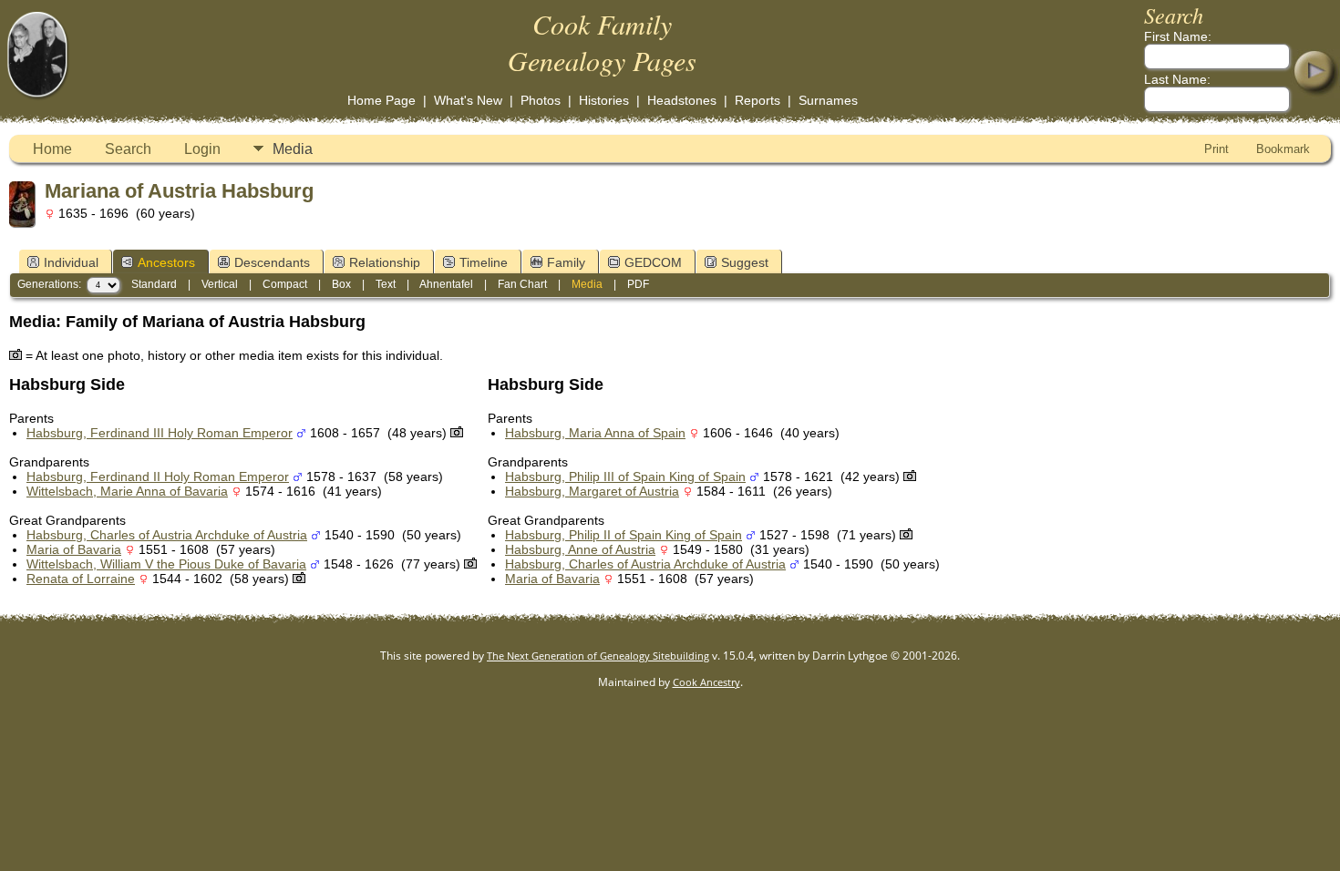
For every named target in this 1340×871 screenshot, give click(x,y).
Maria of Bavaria (73, 549)
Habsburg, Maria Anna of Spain (595, 432)
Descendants (272, 262)
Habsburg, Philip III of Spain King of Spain (625, 476)
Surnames (828, 100)
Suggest (744, 262)
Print (1216, 149)
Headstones (681, 100)
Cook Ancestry (706, 682)
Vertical (219, 284)
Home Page (381, 100)
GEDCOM (653, 262)
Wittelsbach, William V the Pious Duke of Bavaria (166, 564)
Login (202, 149)
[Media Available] (456, 432)
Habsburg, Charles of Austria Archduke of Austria (166, 535)
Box (341, 284)
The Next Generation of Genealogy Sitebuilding (598, 655)
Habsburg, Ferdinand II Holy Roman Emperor (157, 476)
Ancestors (166, 262)
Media (293, 149)
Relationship (384, 262)
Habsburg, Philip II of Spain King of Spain (623, 535)
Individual (71, 262)
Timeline (483, 262)
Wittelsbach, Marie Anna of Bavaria (127, 491)
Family (566, 262)
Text (386, 284)
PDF (638, 284)
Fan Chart (522, 284)
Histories (604, 100)
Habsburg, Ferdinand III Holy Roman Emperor (159, 432)
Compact (285, 284)
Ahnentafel (446, 284)
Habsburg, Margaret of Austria (592, 491)
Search (128, 149)
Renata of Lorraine (80, 578)
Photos (541, 100)
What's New (468, 100)
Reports (757, 100)
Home (52, 149)
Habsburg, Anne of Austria (580, 549)
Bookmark (1283, 149)
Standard (154, 284)
